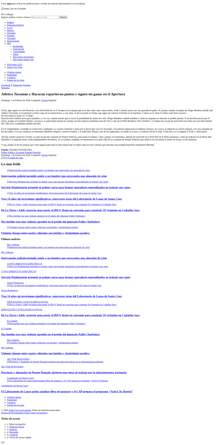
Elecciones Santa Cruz (23, 59)
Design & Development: (12, 413)
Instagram (17, 85)
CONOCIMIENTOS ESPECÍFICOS (24, 264)
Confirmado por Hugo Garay (20, 378)
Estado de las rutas (15, 80)
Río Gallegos (13, 244)
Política (10, 22)
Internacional (13, 41)
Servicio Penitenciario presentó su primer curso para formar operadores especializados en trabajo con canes (65, 187)
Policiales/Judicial (15, 25)
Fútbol (4, 152)
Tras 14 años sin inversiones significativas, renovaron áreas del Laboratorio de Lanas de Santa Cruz (61, 198)
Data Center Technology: (36, 413)
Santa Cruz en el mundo (20, 410)
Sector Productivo (15, 283)
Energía (10, 35)
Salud (15, 54)
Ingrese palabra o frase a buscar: (16, 17)
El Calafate (12, 321)
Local (9, 28)
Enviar (45, 100)
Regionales (18, 46)
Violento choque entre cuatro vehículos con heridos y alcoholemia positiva (45, 233)
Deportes (11, 33)
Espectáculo (18, 49)
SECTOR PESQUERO (18, 359)
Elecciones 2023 (14, 64)
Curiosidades (19, 51)
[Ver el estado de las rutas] (12, 158)
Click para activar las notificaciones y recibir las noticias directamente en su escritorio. (43, 3)
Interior (10, 30)
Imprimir (52, 100)
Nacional (11, 38)
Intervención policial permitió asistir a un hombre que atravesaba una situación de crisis (54, 176)
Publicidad (12, 75)
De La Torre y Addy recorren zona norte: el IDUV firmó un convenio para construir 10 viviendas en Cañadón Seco (70, 210)
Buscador (13, 432)
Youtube (27, 85)
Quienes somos (14, 72)
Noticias (13, 429)
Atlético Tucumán (16, 152)
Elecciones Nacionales (23, 57)
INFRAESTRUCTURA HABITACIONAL (28, 302)
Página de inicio (16, 427)
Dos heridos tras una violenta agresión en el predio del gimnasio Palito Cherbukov (50, 221)
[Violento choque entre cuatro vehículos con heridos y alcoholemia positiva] (42, 227)
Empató (29, 152)
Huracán (37, 152)
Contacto (11, 77)
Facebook (5, 85)
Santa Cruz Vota (14, 67)
